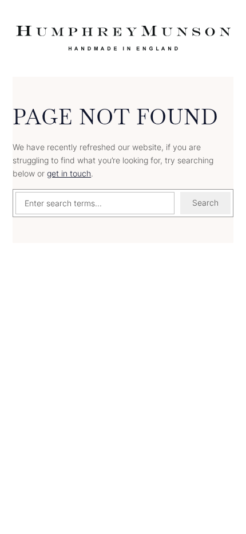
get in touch (69, 173)
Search (205, 202)
